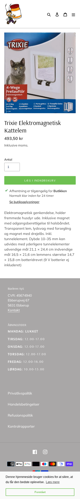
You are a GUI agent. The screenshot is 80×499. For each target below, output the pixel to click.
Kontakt (14, 310)
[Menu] (73, 14)
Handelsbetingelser (23, 404)
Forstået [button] (40, 492)
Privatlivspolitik (20, 393)
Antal (8, 159)
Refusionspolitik (20, 415)
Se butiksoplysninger (24, 202)
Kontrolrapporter (21, 426)
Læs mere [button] (53, 482)
